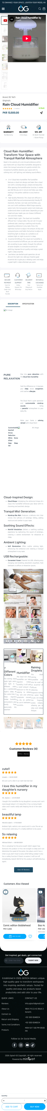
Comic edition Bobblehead (17, 925)
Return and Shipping (10, 1019)
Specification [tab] (28, 304)
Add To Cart (11, 1106)
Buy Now (34, 1106)
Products (5, 1030)
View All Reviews (23, 870)
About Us (5, 1008)
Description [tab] (13, 304)
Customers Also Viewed (16, 884)
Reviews (5, 1003)
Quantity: (4, 1096)
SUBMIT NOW (33, 960)
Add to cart (16, 936)
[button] (3, 9)
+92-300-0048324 (32, 1017)
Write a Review (23, 754)
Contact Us (6, 1014)
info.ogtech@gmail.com (34, 1003)
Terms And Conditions (11, 1024)
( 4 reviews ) (17, 108)
